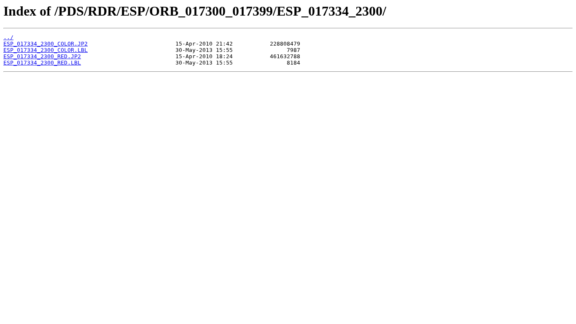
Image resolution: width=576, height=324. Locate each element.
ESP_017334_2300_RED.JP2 (42, 56)
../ (8, 37)
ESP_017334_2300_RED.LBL (42, 62)
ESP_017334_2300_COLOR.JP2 (45, 43)
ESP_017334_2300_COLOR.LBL (45, 50)
